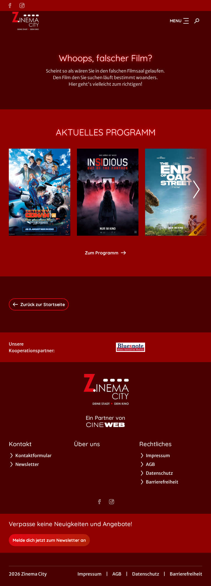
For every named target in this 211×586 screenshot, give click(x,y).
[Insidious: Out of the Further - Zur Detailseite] (107, 192)
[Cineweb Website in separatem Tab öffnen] (105, 424)
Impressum (89, 574)
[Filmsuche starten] (196, 20)
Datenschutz (145, 574)
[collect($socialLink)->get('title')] (9, 5)
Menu (176, 20)
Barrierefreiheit (186, 574)
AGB (116, 574)
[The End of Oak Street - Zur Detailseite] (176, 192)
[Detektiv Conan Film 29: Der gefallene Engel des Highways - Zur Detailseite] (39, 192)
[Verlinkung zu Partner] (130, 347)
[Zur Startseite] (47, 20)
